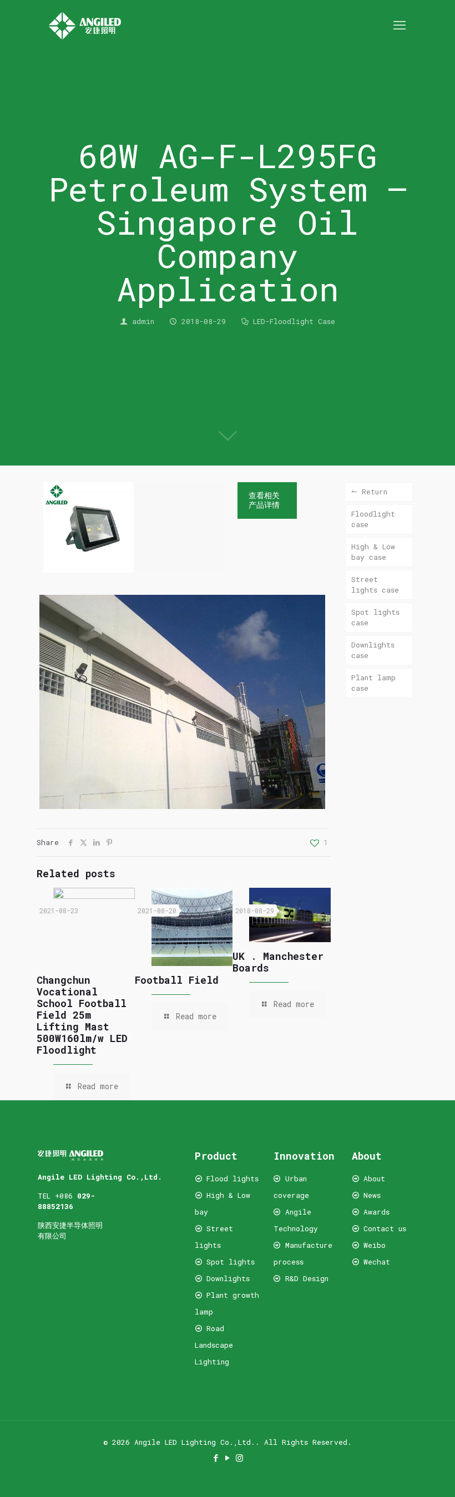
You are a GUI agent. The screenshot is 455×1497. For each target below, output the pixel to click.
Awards (376, 1212)
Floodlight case (373, 519)
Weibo (374, 1245)
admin (143, 321)
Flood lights (232, 1179)
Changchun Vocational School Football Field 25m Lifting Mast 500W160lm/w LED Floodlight (82, 1014)
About (374, 1179)
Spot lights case (375, 617)
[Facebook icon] (216, 1457)
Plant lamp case (373, 682)
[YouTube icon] (228, 1457)
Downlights (228, 1278)
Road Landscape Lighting (214, 1345)
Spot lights (230, 1262)
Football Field (177, 980)
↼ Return (369, 492)
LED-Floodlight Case (294, 321)
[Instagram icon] (239, 1457)
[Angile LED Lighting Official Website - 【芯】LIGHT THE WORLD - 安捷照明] (85, 25)
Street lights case (375, 584)
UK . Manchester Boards (277, 961)
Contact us (384, 1228)
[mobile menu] (399, 25)
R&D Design (306, 1278)
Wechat (374, 1262)
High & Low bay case (373, 552)
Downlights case (373, 650)
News (372, 1195)
